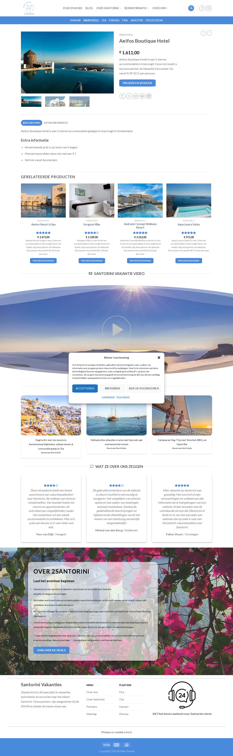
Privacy (106, 732)
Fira (125, 20)
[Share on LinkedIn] (149, 96)
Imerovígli (91, 20)
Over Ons (159, 8)
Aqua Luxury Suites (189, 224)
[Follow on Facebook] (202, 8)
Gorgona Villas (91, 224)
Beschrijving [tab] (32, 122)
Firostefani (154, 20)
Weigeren (112, 388)
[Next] (107, 62)
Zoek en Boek (72, 8)
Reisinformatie (136, 8)
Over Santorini (107, 8)
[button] (159, 357)
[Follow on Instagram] (209, 8)
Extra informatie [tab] (56, 122)
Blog (89, 8)
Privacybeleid (123, 397)
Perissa (114, 20)
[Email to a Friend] (136, 96)
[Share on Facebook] (123, 96)
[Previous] (27, 62)
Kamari (75, 20)
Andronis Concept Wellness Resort (140, 225)
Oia (104, 20)
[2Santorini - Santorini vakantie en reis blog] (39, 8)
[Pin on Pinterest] (142, 96)
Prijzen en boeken (137, 83)
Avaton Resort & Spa (43, 224)
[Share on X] (129, 96)
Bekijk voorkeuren (144, 388)
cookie (119, 732)
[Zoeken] (191, 8)
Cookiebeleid (108, 397)
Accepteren (85, 388)
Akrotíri (137, 20)
